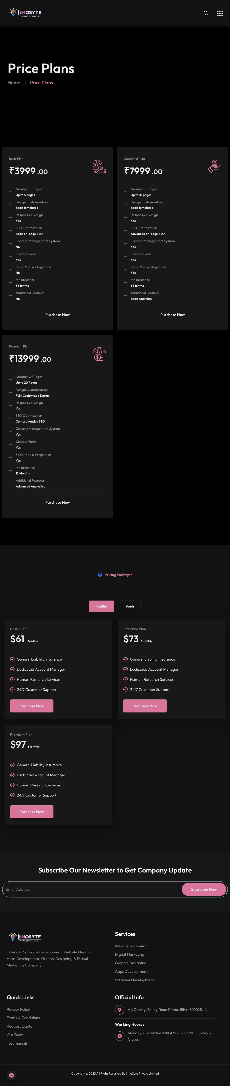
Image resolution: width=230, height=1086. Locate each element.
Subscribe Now (204, 889)
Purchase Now (57, 314)
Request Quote (19, 1026)
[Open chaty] (11, 1075)
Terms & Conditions (24, 1017)
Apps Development (131, 971)
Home (14, 82)
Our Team (15, 1035)
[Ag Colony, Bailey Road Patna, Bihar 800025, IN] (119, 1010)
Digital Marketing (129, 954)
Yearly (130, 606)
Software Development (134, 980)
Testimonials (17, 1043)
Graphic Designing (130, 963)
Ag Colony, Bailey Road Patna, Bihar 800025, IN (168, 1009)
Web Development (131, 946)
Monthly (101, 606)
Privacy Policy (18, 1009)
